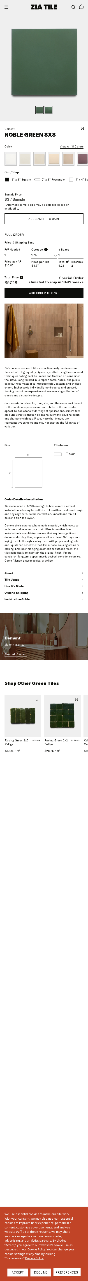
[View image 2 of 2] (48, 110)
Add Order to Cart (44, 293)
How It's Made (14, 586)
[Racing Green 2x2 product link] (62, 716)
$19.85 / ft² (12, 751)
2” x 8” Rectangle (53, 179)
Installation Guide (17, 599)
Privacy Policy (34, 1258)
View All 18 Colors (71, 146)
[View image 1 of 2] (39, 110)
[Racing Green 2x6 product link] (23, 716)
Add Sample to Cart (44, 219)
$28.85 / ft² (52, 751)
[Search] (73, 7)
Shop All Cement (16, 654)
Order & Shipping (16, 592)
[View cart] (81, 7)
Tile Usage (12, 579)
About (9, 573)
